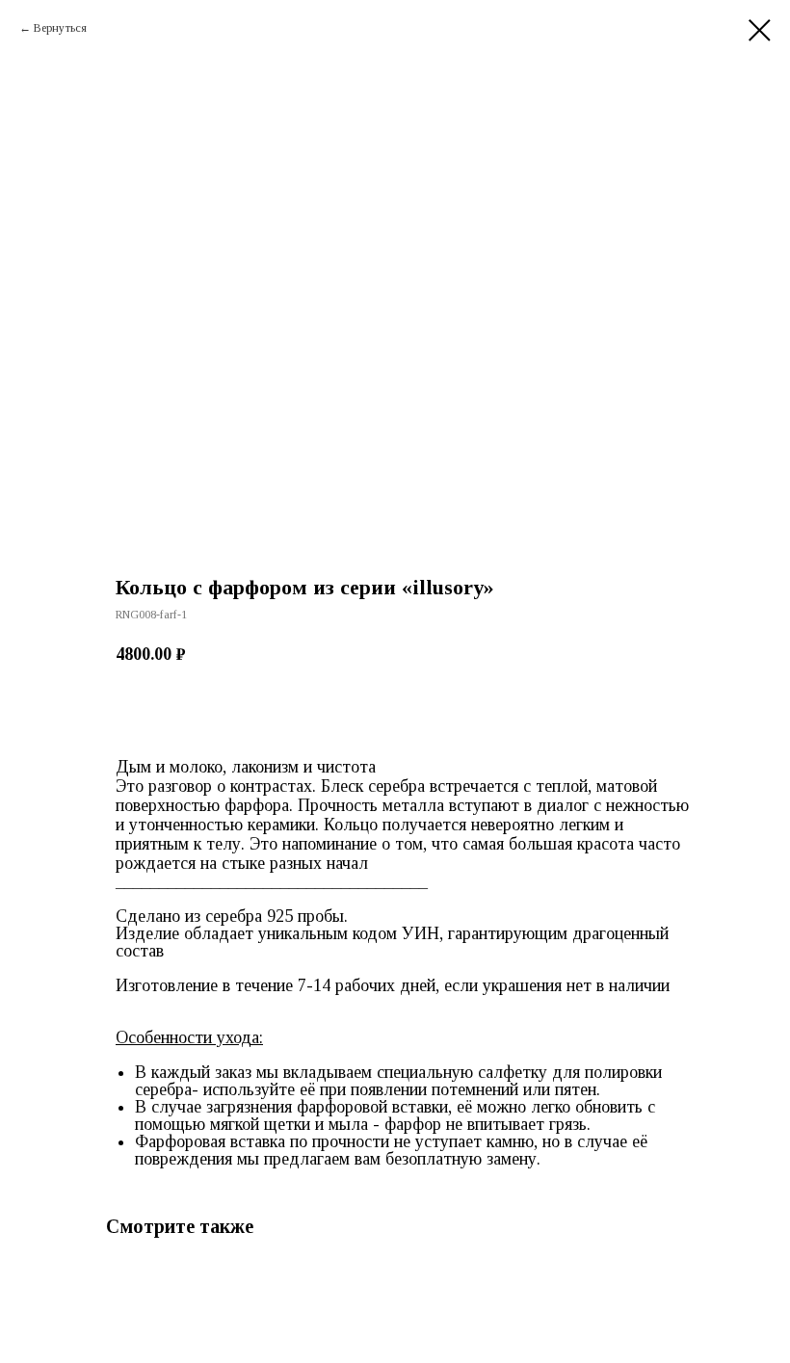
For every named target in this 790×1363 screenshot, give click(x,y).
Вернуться (60, 28)
